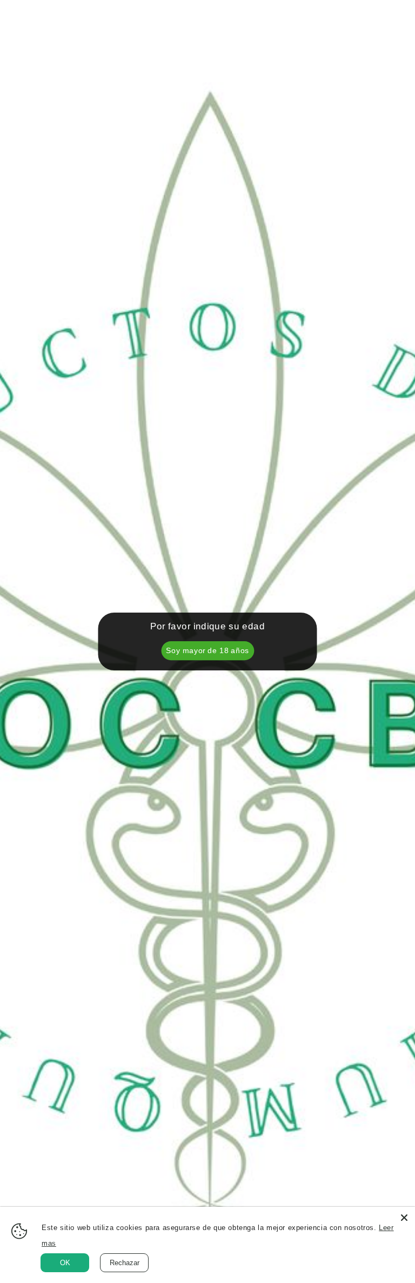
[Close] (404, 1217)
